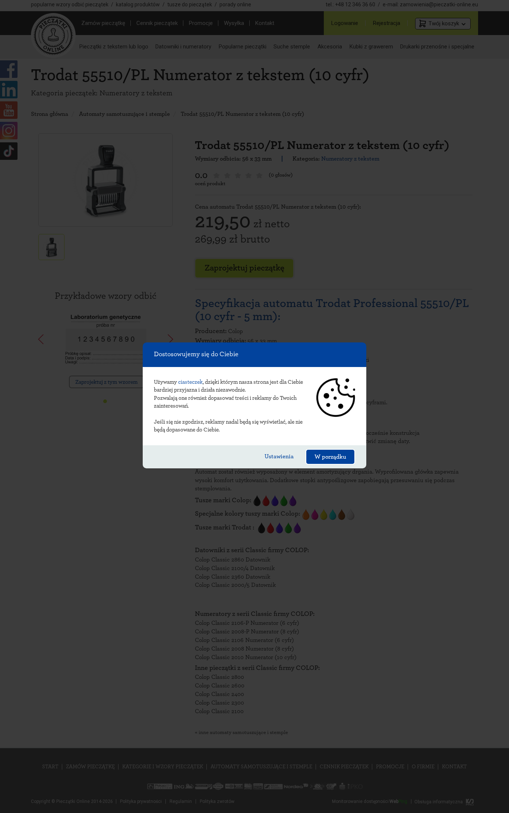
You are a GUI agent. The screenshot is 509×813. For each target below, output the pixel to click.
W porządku (330, 457)
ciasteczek (190, 382)
